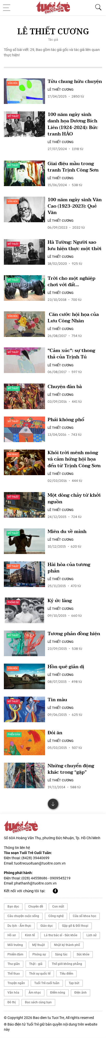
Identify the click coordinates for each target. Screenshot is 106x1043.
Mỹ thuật (13, 116)
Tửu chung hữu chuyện (75, 81)
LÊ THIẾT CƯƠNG (60, 89)
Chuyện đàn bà (65, 387)
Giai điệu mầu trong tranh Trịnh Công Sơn (73, 167)
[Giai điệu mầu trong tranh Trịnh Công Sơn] (24, 173)
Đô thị (11, 1002)
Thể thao (13, 973)
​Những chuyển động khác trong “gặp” (71, 769)
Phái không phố (66, 420)
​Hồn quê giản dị (66, 667)
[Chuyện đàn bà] (24, 396)
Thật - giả (35, 964)
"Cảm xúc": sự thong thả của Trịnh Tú (71, 353)
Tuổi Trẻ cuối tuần (46, 983)
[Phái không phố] (24, 429)
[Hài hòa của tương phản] (24, 574)
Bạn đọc (13, 906)
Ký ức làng (60, 601)
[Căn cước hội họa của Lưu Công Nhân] (24, 324)
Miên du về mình (67, 531)
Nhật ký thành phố (67, 945)
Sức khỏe (83, 954)
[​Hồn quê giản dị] (24, 676)
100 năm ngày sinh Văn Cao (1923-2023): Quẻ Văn (75, 206)
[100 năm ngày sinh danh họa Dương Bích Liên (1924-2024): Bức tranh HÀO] (24, 124)
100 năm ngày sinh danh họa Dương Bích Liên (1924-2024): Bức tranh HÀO (73, 124)
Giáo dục (46, 926)
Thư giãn (13, 964)
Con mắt (58, 906)
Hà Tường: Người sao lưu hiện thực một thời (74, 245)
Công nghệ (56, 916)
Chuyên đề (35, 906)
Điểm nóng (57, 992)
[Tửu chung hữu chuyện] (24, 91)
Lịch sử (91, 935)
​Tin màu (57, 700)
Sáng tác (61, 954)
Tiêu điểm (66, 973)
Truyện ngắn (16, 983)
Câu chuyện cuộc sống (23, 916)
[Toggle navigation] (8, 7)
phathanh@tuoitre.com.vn (35, 883)
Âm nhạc (13, 454)
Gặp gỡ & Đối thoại (75, 926)
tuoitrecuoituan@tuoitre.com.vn (40, 863)
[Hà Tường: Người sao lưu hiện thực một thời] (24, 252)
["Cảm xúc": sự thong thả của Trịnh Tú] (24, 360)
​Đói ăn (55, 733)
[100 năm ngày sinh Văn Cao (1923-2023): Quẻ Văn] (24, 209)
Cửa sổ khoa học (84, 916)
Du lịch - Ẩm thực (19, 926)
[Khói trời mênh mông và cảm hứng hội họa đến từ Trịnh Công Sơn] (24, 462)
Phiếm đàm (14, 734)
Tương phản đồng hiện (74, 634)
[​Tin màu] (24, 709)
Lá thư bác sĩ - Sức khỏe (60, 935)
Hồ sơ (11, 935)
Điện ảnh (80, 992)
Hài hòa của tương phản (69, 567)
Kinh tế (30, 935)
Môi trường (15, 945)
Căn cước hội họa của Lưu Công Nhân (73, 317)
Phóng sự (13, 602)
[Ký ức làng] (24, 610)
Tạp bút (74, 983)
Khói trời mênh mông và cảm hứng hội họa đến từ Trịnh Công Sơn (74, 459)
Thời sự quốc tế (39, 973)
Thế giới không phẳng (67, 964)
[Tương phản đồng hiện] (24, 643)
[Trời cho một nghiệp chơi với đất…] (24, 288)
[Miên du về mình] (24, 541)
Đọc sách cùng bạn (38, 1002)
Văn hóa (12, 83)
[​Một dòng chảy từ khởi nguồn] (24, 505)
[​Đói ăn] (24, 742)
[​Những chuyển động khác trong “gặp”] (24, 775)
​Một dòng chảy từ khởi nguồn (74, 498)
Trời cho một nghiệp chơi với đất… (71, 281)
